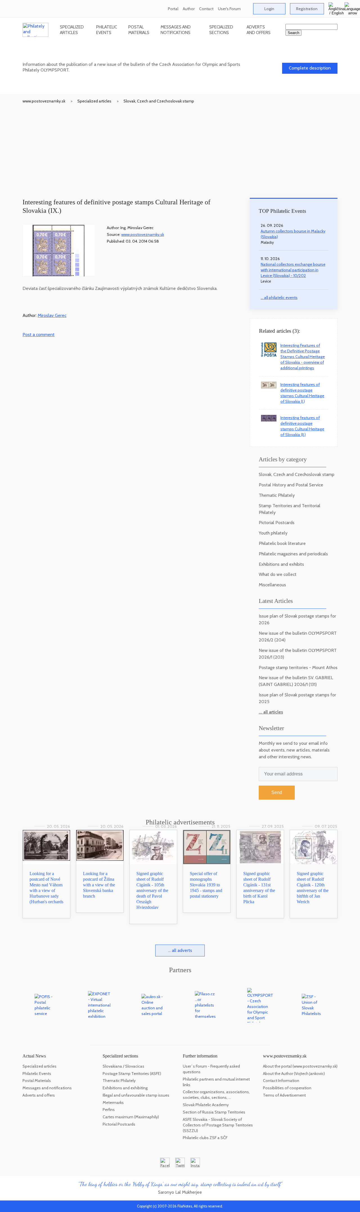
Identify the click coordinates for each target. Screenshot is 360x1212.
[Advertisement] (180, 146)
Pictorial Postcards (276, 522)
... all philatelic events (279, 297)
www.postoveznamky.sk (43, 101)
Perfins (109, 1109)
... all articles (271, 712)
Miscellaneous (272, 584)
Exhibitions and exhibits (281, 564)
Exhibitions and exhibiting (125, 1087)
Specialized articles (72, 29)
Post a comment (38, 334)
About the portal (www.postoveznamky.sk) (300, 1066)
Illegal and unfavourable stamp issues (136, 1095)
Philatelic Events (106, 29)
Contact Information (281, 1080)
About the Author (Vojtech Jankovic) (294, 1073)
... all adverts (180, 950)
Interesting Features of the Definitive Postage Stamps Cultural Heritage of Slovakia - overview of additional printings (302, 356)
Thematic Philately (277, 495)
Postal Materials (138, 29)
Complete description (310, 68)
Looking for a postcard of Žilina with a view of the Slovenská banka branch (99, 884)
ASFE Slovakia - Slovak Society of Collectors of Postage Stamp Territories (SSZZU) (218, 1125)
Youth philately (273, 533)
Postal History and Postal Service (291, 485)
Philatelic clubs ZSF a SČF (205, 1137)
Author (189, 8)
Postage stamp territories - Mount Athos (298, 667)
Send (276, 792)
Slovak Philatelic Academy (206, 1104)
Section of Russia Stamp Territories (214, 1112)
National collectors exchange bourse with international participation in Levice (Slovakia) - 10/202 (293, 270)
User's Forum (229, 8)
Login (269, 8)
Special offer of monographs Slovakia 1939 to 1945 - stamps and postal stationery (206, 884)
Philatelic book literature (282, 543)
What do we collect (277, 574)
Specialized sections (221, 29)
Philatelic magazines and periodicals (293, 553)
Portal (173, 8)
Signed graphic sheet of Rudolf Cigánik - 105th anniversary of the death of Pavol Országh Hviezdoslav (152, 890)
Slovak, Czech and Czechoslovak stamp (158, 101)
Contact (206, 8)
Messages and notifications (176, 29)
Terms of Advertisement (284, 1095)
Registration (307, 8)
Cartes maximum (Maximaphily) (131, 1116)
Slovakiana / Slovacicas (123, 1066)
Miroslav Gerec (52, 315)
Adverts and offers (259, 29)
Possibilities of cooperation (287, 1087)
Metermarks (113, 1102)
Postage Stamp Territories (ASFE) (132, 1073)
